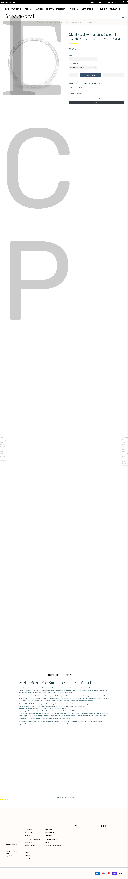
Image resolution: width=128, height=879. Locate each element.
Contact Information (51, 839)
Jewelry (27, 852)
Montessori (28, 855)
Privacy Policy (49, 829)
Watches (27, 836)
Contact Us (28, 859)
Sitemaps (48, 842)
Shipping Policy (49, 832)
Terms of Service (50, 826)
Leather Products (30, 846)
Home (34, 22)
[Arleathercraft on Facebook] (120, 2)
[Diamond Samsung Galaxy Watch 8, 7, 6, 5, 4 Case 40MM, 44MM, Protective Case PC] (3, 447)
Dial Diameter (73, 63)
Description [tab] (53, 675)
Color (71, 55)
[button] (73, 44)
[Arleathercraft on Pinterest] (123, 2)
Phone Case (28, 842)
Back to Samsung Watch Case (65, 797)
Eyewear (27, 849)
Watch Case (28, 832)
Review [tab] (69, 675)
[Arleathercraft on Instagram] (127, 2)
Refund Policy (49, 836)
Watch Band (28, 829)
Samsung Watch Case (45, 22)
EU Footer (78, 826)
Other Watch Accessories (32, 839)
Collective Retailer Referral (53, 846)
